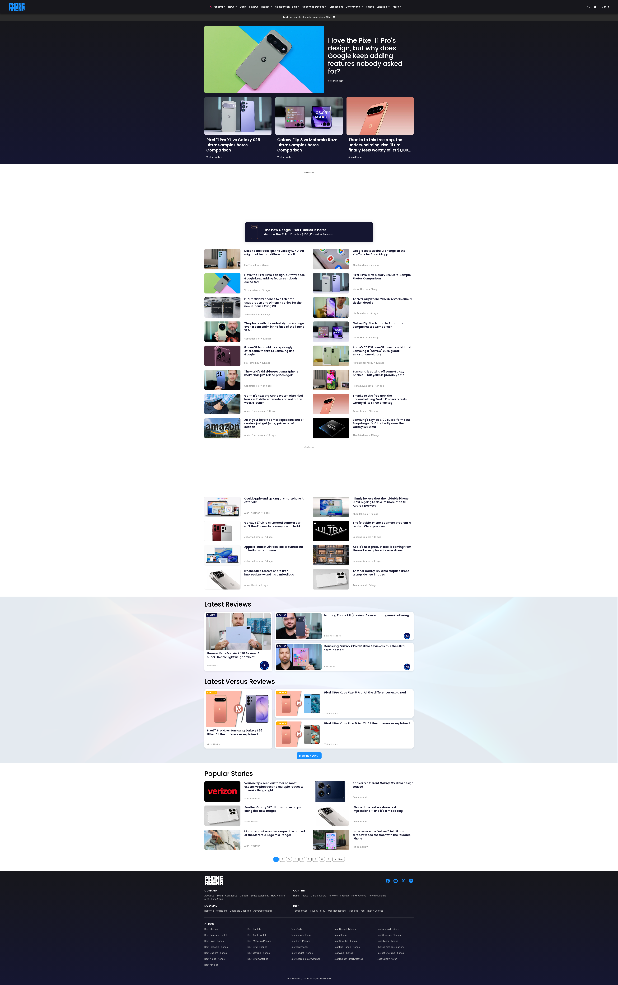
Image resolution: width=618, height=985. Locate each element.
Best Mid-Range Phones (347, 947)
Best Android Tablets (388, 929)
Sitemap (344, 895)
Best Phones (211, 929)
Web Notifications (337, 910)
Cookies (353, 910)
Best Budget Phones (302, 953)
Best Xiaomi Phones (387, 941)
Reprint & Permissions (215, 910)
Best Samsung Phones (389, 935)
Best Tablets (254, 929)
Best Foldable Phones (216, 947)
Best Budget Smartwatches (348, 958)
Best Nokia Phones (214, 958)
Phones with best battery (390, 947)
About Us (209, 895)
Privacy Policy (317, 910)
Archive (338, 859)
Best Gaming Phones (259, 953)
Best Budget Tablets (345, 929)
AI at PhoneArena (213, 899)
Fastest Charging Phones (390, 953)
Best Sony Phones (300, 941)
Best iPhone (340, 935)
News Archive (358, 895)
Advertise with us (262, 910)
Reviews (333, 895)
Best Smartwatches (258, 958)
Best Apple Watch (257, 935)
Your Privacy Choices (371, 910)
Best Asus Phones (343, 953)
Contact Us (231, 895)
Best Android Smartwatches (305, 958)
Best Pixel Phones (214, 941)
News (305, 895)
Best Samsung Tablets (216, 935)
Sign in (605, 6)
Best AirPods (211, 964)
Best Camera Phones (215, 953)
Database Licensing (240, 910)
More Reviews (308, 755)
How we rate (278, 895)
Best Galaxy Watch (387, 958)
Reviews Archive (377, 895)
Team (220, 895)
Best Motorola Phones (259, 941)
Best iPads (296, 929)
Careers (244, 895)
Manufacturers (318, 895)
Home (296, 895)
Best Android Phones (302, 935)
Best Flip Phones (300, 947)
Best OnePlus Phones (345, 941)
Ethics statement (260, 895)
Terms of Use (300, 910)
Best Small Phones (257, 947)
